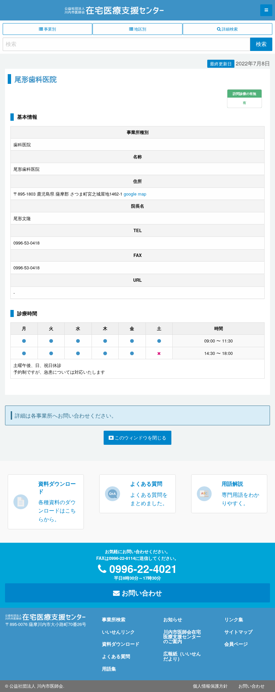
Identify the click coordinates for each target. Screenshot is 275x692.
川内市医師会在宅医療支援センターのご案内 (182, 636)
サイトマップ (238, 631)
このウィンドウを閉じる (139, 437)
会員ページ (236, 643)
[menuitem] (210, 686)
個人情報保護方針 (210, 686)
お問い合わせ (141, 592)
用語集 (109, 668)
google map (135, 194)
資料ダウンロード (121, 643)
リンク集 (233, 619)
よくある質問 (116, 656)
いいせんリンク (118, 631)
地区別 (139, 29)
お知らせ (172, 619)
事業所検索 (113, 619)
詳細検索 (229, 29)
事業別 (49, 29)
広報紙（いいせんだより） (182, 655)
